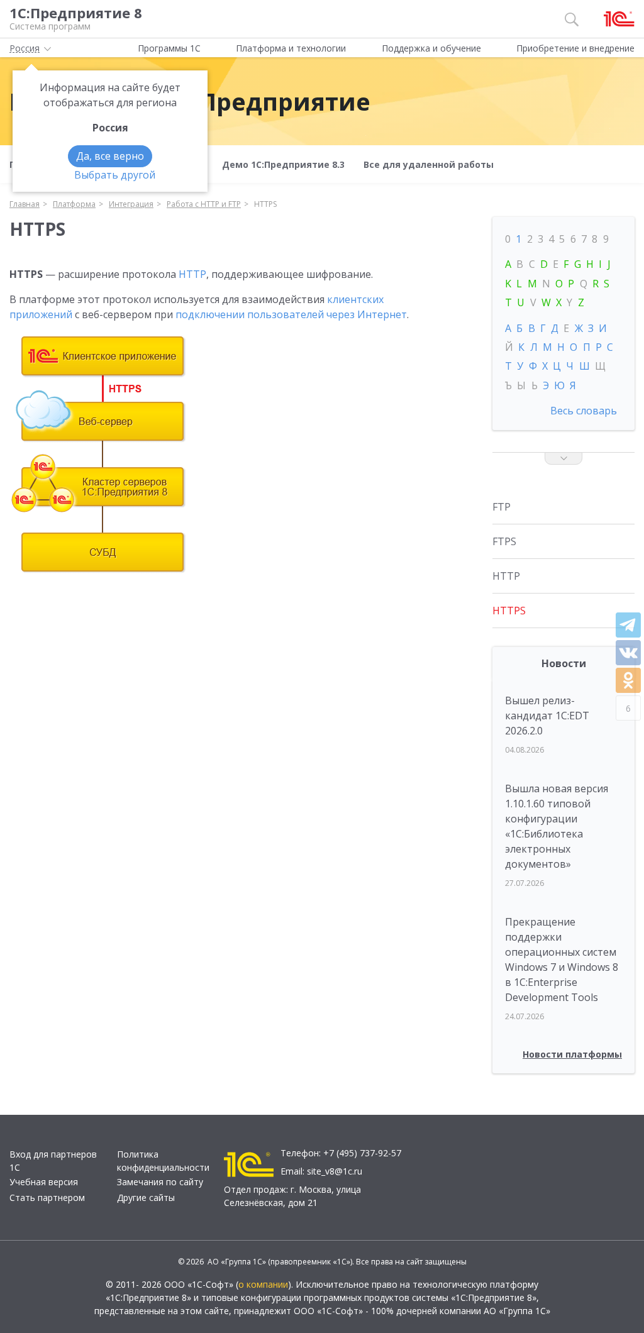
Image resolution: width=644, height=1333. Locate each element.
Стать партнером (47, 1197)
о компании (263, 1284)
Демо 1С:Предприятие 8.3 (283, 164)
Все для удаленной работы (429, 164)
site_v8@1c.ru (334, 1171)
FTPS (504, 541)
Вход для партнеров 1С (53, 1160)
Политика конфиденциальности (163, 1160)
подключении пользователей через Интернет (291, 314)
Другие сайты (146, 1197)
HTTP (192, 274)
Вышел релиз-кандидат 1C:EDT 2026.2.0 (547, 716)
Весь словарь (583, 411)
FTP (501, 507)
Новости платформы (572, 1054)
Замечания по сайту (160, 1182)
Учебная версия (43, 1182)
